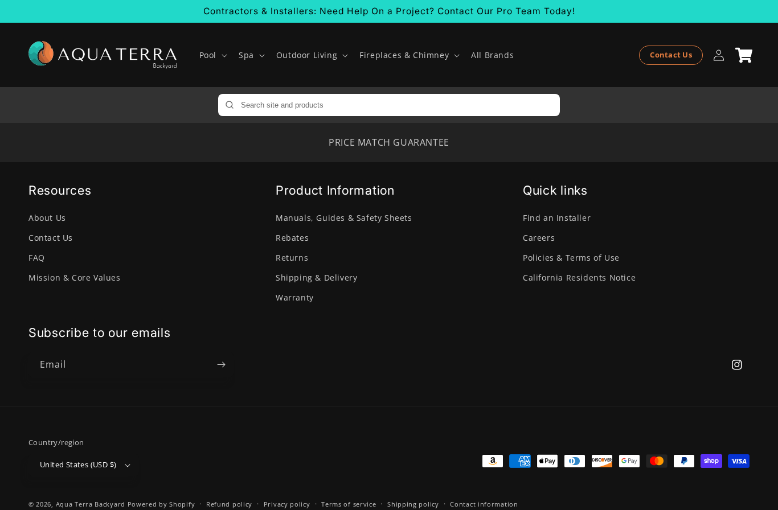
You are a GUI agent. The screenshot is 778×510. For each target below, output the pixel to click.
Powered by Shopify (161, 504)
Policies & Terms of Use (571, 257)
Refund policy (229, 504)
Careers (539, 237)
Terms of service (348, 504)
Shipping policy (413, 504)
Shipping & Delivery (316, 277)
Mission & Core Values (74, 277)
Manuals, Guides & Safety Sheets (344, 217)
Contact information (484, 504)
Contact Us (671, 55)
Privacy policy (287, 504)
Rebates (292, 237)
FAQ (36, 257)
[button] (212, 55)
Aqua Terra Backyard (90, 504)
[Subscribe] (221, 364)
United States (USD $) (78, 464)
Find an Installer (557, 217)
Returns (292, 257)
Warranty (295, 297)
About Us (47, 217)
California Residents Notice (579, 277)
